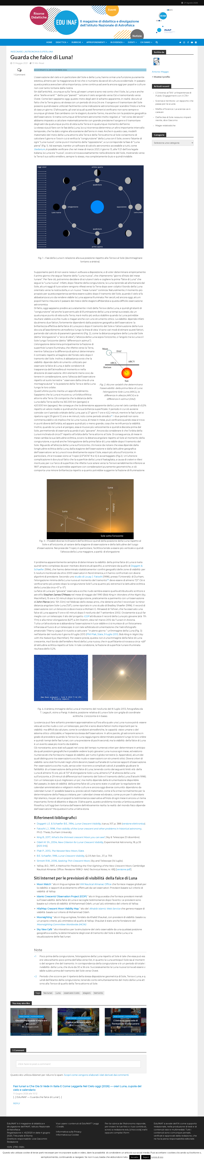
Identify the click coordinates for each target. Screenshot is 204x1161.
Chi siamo (145, 42)
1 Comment (19, 74)
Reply (16, 1103)
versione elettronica (133, 823)
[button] (112, 416)
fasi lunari (47, 993)
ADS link (42, 846)
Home (49, 42)
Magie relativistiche (165, 125)
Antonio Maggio (160, 71)
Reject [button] (146, 1157)
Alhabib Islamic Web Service (104, 908)
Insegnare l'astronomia (24, 51)
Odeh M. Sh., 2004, (70, 842)
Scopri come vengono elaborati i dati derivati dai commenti (96, 1075)
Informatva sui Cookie (67, 1134)
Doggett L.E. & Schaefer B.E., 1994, (69, 823)
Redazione (12, 1141)
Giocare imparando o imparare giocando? (31, 1022)
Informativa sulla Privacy (68, 1131)
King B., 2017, (71, 837)
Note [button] (38, 950)
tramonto (98, 993)
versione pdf (124, 869)
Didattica (61, 42)
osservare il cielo (72, 993)
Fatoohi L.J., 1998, (89, 828)
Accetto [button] (134, 1157)
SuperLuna (46, 51)
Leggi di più (157, 1157)
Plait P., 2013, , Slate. (60, 851)
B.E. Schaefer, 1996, (60, 856)
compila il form (121, 1132)
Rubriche (76, 42)
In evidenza (116, 42)
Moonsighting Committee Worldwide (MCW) (61, 924)
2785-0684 (18, 1147)
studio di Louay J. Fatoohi (88, 576)
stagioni (86, 993)
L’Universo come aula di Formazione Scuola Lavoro (125, 1022)
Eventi (131, 42)
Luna (58, 993)
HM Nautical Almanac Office (95, 884)
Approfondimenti (95, 42)
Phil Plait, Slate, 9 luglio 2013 (102, 634)
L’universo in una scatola (78, 1022)
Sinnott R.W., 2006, (63, 861)
